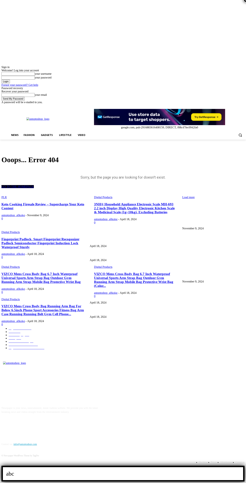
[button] (240, 135)
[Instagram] (227, 106)
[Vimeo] (237, 106)
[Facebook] (222, 106)
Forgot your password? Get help (19, 84)
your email (41, 94)
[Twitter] (233, 106)
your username (43, 73)
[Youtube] (242, 106)
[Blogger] (5, 428)
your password (43, 77)
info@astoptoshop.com (25, 444)
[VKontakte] (42, 428)
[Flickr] (23, 428)
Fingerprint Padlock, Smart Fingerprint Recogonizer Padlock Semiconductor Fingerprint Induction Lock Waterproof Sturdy (153, 254)
